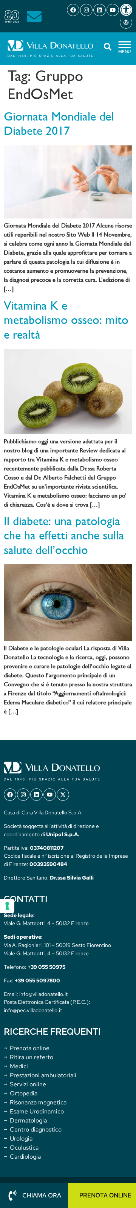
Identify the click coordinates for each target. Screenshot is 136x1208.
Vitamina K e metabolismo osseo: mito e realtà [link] (66, 321)
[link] (127, 10)
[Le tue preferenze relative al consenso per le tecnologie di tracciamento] (7, 906)
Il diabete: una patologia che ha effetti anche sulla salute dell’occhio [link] (64, 536)
